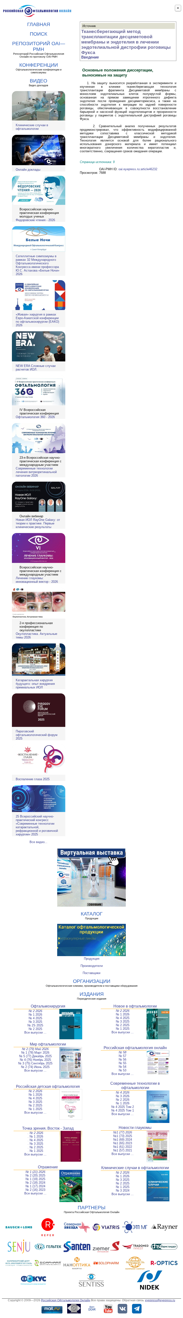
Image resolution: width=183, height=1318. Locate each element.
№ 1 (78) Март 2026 (35, 1052)
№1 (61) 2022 (122, 1147)
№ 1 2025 (122, 1028)
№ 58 (122, 1052)
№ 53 (122, 1070)
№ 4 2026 (122, 1092)
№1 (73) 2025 (122, 1136)
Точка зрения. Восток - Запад (48, 1128)
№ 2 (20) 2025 (35, 1175)
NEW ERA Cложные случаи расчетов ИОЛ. (36, 367)
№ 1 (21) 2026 (35, 1172)
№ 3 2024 (122, 1190)
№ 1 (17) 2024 (35, 1186)
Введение (90, 57)
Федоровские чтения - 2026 (35, 220)
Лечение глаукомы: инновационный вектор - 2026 (37, 579)
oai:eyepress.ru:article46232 (137, 169)
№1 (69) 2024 (122, 1139)
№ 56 (122, 1059)
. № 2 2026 (35, 1133)
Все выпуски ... (35, 1032)
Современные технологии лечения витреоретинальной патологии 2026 (36, 472)
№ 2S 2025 (35, 1025)
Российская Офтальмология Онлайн (65, 1300)
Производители (92, 966)
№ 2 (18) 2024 (35, 1182)
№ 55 (122, 1063)
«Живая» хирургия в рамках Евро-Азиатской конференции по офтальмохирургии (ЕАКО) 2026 (37, 320)
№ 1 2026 (35, 1014)
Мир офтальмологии (48, 1044)
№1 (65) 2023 (122, 1143)
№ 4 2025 (35, 1018)
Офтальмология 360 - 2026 (35, 417)
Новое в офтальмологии (135, 1006)
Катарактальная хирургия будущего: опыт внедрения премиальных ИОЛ (35, 683)
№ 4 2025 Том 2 (122, 1107)
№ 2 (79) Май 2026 (35, 1049)
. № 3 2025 (35, 1143)
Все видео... (38, 842)
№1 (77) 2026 (122, 1132)
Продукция (91, 958)
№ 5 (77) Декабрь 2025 (35, 1056)
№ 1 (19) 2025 (35, 1179)
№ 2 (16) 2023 (35, 1190)
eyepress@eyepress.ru (160, 1300)
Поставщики (91, 973)
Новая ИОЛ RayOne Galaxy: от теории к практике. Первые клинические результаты (38, 523)
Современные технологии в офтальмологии (135, 1085)
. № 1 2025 (35, 1151)
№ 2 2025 (35, 1029)
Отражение (48, 1167)
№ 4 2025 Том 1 (122, 1110)
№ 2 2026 (35, 1011)
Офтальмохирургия (48, 1006)
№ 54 (122, 1066)
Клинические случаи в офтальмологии (32, 127)
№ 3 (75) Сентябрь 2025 (35, 1063)
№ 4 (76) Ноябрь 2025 (35, 1060)
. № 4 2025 (35, 1140)
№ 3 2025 (35, 1022)
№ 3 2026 (122, 1096)
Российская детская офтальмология (48, 1086)
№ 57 (122, 1056)
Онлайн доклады (28, 169)
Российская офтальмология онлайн (135, 1048)
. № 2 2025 (35, 1147)
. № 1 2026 (35, 1136)
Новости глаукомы (135, 1128)
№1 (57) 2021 (122, 1150)
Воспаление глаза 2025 (33, 779)
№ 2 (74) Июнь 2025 (35, 1067)
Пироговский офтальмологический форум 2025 (36, 735)
